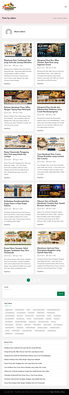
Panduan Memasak (30, 327)
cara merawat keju (21, 312)
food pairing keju (51, 312)
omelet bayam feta (9, 327)
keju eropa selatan (9, 318)
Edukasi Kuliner (40, 312)
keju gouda (48, 318)
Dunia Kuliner (31, 312)
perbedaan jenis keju (55, 327)
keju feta (29, 318)
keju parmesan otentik (43, 321)
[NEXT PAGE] (40, 280)
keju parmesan (32, 321)
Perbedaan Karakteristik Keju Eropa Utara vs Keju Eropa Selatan (16, 203)
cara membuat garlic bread (53, 309)
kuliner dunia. (28, 324)
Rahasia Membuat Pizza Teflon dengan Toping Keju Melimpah (22, 359)
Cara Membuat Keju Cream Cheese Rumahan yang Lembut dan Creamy (50, 156)
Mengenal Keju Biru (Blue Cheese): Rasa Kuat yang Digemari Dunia (48, 63)
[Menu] (66, 6)
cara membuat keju (9, 312)
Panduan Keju (20, 327)
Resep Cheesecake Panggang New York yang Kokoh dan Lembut (16, 154)
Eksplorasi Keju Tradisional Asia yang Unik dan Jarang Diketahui (22, 348)
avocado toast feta (19, 309)
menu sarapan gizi (58, 324)
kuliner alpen (19, 324)
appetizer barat (8, 309)
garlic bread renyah (9, 315)
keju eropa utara (20, 318)
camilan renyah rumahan (38, 309)
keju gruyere (57, 318)
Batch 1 (28, 309)
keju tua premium (9, 324)
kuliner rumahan (47, 324)
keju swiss (53, 321)
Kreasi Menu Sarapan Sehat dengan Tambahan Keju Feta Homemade (16, 250)
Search (6, 287)
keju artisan (20, 315)
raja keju (7, 330)
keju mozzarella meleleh (20, 321)
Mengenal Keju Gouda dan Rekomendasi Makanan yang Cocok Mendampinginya (49, 109)
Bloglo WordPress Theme (57, 392)
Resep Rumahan (16, 330)
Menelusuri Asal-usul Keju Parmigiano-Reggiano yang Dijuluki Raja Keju (49, 250)
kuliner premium (37, 324)
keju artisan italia (29, 315)
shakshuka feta (8, 333)
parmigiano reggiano (42, 327)
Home (55, 18)
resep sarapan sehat (27, 330)
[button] (40, 280)
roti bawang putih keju (40, 330)
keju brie (49, 315)
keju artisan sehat (40, 315)
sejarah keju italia (52, 330)
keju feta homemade (38, 318)
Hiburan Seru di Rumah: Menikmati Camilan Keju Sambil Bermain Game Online (51, 203)
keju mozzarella (8, 321)
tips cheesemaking (19, 333)
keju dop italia (57, 315)
